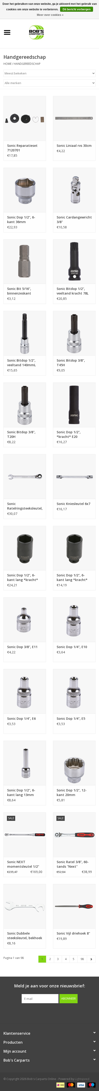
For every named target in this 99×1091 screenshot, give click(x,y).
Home (7, 64)
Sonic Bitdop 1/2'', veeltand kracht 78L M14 (72, 291)
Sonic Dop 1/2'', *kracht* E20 (69, 434)
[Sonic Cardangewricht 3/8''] (74, 190)
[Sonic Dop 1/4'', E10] (74, 619)
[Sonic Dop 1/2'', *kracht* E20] (74, 405)
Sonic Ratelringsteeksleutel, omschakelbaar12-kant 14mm (24, 506)
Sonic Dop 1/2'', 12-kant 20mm (72, 792)
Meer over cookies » (50, 15)
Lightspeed (82, 1079)
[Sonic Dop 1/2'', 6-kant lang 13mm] (24, 763)
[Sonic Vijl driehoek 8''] (74, 906)
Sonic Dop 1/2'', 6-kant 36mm (21, 219)
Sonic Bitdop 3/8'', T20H (21, 434)
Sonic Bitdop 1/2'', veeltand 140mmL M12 (21, 362)
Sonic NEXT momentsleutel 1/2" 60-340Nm (23, 864)
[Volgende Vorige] (91, 959)
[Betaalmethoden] (60, 1085)
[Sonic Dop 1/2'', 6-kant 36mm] (24, 190)
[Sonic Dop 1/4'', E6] (24, 691)
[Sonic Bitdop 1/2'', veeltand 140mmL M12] (24, 333)
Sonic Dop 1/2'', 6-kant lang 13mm (21, 792)
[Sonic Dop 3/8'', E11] (24, 619)
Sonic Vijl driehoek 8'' (73, 933)
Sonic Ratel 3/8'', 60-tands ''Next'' (73, 864)
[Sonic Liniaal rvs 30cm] (74, 118)
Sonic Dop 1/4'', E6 (21, 718)
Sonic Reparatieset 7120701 (22, 147)
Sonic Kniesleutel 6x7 (73, 504)
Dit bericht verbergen (76, 9)
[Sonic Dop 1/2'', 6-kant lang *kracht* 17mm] (74, 548)
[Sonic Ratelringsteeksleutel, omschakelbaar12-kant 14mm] (24, 476)
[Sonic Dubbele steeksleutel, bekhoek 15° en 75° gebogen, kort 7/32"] (24, 906)
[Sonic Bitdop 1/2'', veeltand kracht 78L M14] (74, 261)
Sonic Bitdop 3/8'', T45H (71, 362)
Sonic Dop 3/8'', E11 (22, 647)
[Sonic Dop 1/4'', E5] (74, 691)
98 (82, 959)
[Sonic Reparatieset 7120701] (24, 118)
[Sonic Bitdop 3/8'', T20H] (24, 405)
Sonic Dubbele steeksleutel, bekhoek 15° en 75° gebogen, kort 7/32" (24, 935)
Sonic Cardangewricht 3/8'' (74, 219)
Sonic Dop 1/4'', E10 (72, 647)
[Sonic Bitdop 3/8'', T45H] (74, 333)
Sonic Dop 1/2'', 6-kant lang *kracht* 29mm (22, 577)
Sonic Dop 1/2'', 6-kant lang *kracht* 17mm (72, 577)
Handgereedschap (27, 64)
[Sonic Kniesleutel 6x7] (74, 476)
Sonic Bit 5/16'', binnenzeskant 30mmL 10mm (19, 291)
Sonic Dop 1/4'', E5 (71, 718)
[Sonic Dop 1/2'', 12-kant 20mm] (74, 763)
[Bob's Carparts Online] (56, 32)
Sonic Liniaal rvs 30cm (74, 145)
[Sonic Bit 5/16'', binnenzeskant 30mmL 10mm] (24, 261)
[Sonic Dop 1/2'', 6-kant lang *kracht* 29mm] (24, 548)
